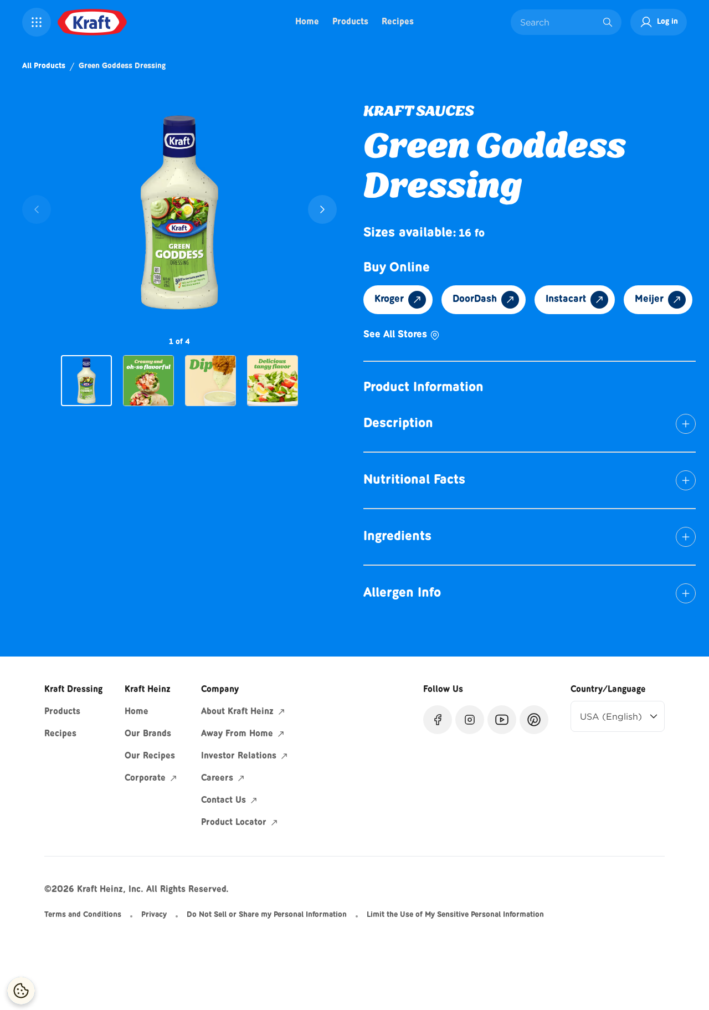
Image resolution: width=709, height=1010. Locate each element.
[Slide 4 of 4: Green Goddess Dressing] (272, 380)
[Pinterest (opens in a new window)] (534, 719)
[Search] (607, 22)
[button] (36, 22)
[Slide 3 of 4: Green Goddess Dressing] (210, 380)
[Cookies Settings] (21, 990)
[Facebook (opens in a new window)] (437, 719)
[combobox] (557, 22)
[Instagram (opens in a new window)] (469, 719)
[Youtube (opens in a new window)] (501, 719)
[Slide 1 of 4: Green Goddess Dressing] (86, 381)
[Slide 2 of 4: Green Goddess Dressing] (148, 380)
